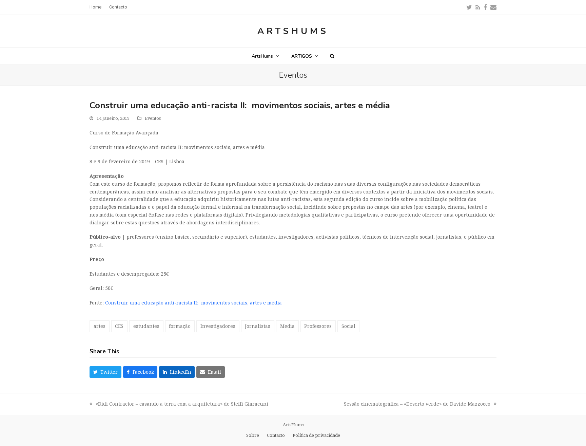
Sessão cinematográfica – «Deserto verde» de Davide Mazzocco (417, 404)
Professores (318, 326)
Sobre (252, 435)
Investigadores (217, 326)
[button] (332, 56)
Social (348, 326)
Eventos (153, 118)
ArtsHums (293, 31)
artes (99, 326)
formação (180, 326)
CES (119, 326)
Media (287, 326)
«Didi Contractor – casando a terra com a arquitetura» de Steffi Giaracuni (179, 404)
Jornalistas (257, 326)
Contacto (276, 435)
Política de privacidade (316, 435)
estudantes (146, 326)
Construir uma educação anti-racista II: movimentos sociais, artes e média (194, 302)
